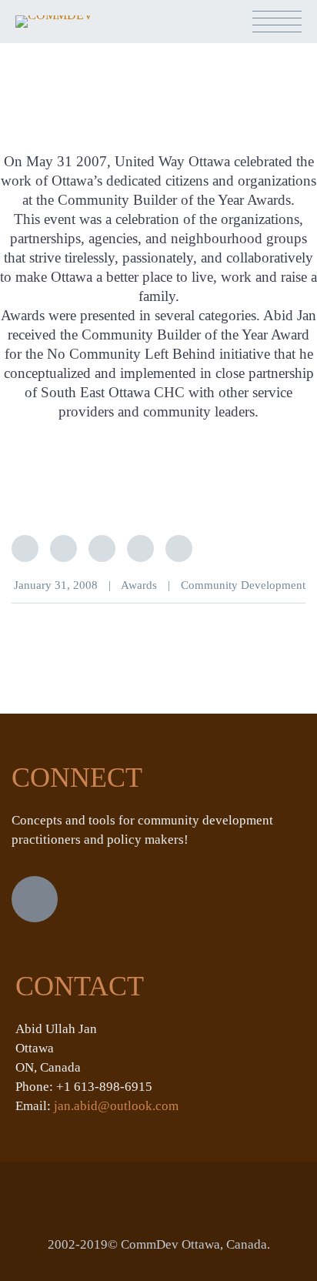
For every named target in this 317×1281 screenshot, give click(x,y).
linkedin (35, 899)
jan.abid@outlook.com (116, 1106)
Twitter (25, 548)
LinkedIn (101, 548)
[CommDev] (54, 25)
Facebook (63, 548)
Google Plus (140, 548)
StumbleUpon (178, 548)
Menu (277, 21)
